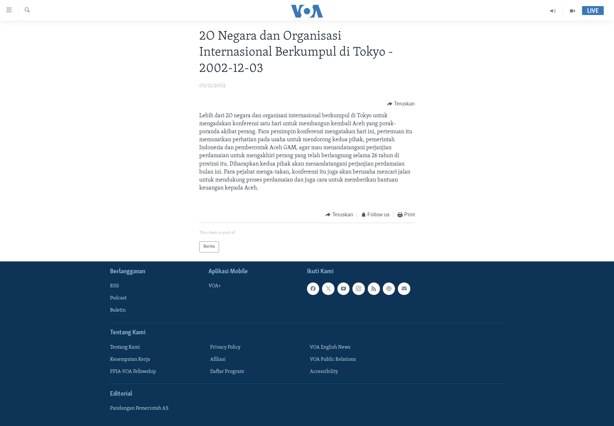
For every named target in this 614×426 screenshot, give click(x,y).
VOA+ (215, 286)
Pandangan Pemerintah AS (139, 408)
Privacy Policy (225, 347)
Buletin (118, 310)
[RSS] (374, 289)
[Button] (401, 104)
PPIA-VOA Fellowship (133, 371)
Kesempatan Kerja (130, 359)
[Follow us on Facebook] (313, 289)
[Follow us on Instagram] (358, 289)
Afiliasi (218, 359)
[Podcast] (389, 289)
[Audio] (553, 11)
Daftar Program (227, 371)
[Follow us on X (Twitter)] (328, 289)
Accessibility (324, 371)
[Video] (572, 11)
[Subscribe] (404, 289)
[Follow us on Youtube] (343, 289)
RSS (114, 286)
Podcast (118, 298)
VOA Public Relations (333, 359)
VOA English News (330, 347)
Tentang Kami (125, 347)
